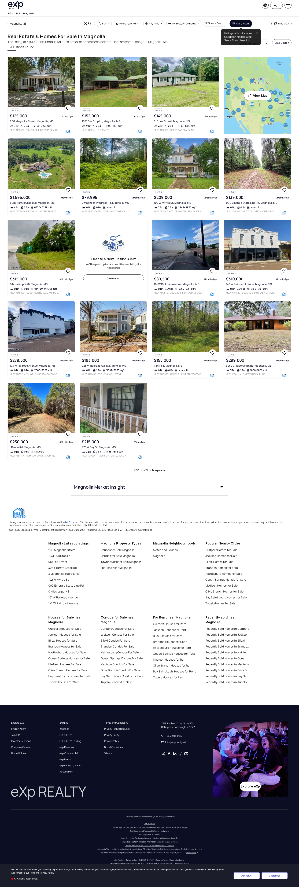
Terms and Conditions (116, 723)
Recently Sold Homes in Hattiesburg (227, 652)
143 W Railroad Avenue (63, 603)
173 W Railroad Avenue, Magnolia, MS (33, 365)
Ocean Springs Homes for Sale (225, 579)
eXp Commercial (69, 753)
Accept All (246, 875)
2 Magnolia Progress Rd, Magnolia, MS (105, 203)
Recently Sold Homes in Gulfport (227, 629)
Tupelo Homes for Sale (220, 603)
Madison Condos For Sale (117, 664)
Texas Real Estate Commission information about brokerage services (149, 842)
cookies (22, 869)
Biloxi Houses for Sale (62, 640)
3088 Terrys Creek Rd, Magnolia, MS (32, 203)
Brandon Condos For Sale (117, 646)
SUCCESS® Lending (70, 741)
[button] (149, 486)
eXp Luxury (66, 759)
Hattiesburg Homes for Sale (223, 574)
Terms (32, 873)
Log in (276, 5)
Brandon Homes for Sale (221, 568)
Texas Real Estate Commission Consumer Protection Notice (149, 845)
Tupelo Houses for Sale (63, 682)
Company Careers (21, 747)
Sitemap (108, 753)
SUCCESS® (66, 735)
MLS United (71, 522)
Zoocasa (64, 729)
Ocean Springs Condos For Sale (122, 658)
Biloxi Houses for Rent (168, 636)
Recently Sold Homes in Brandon (227, 646)
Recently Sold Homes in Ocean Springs (227, 658)
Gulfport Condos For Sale (117, 629)
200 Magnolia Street (62, 550)
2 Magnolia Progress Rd (64, 574)
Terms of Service (176, 827)
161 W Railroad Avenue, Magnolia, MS (176, 284)
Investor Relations (21, 741)
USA (136, 470)
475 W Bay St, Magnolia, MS (99, 447)
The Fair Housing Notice (190, 849)
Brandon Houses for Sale (65, 646)
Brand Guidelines (113, 747)
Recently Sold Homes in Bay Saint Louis (227, 676)
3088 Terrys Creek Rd (62, 568)
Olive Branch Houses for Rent (173, 665)
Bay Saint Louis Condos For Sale (122, 676)
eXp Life (64, 723)
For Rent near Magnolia (116, 568)
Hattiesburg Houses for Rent (172, 648)
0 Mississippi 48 (58, 591)
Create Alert (113, 278)
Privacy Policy (111, 735)
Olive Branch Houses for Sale (67, 670)
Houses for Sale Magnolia (118, 550)
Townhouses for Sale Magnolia (121, 562)
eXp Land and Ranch (71, 765)
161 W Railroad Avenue (63, 597)
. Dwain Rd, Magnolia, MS (25, 447)
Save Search (282, 42)
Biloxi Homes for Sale (219, 562)
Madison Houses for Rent (170, 659)
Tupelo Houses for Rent (168, 677)
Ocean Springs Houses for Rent (174, 654)
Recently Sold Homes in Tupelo (226, 682)
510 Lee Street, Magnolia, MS (172, 121)
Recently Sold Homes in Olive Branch (227, 670)
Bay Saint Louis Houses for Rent (174, 671)
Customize (274, 875)
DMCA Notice (149, 823)
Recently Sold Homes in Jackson (227, 634)
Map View (283, 23)
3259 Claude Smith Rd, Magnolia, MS (248, 365)
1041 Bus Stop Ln (59, 556)
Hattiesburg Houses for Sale (67, 652)
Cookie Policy (111, 741)
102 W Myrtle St (58, 579)
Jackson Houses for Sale (64, 634)
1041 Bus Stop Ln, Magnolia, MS (101, 121)
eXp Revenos (67, 747)
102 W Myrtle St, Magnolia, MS (172, 203)
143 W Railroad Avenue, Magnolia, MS (249, 284)
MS (146, 470)
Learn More (191, 852)
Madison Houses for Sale (64, 664)
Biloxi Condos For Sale (115, 640)
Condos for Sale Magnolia (118, 556)
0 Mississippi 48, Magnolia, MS (29, 284)
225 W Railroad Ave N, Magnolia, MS (104, 365)
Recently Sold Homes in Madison (227, 664)
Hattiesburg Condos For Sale (120, 652)
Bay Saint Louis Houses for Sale (69, 676)
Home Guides (18, 753)
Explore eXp (17, 723)
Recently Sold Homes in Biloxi (225, 640)
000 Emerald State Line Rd (66, 585)
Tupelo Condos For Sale (116, 682)
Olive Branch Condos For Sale (120, 670)
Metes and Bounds (165, 550)
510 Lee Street (57, 562)
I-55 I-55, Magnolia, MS (168, 365)
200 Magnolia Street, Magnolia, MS (32, 121)
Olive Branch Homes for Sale (224, 591)
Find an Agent (18, 729)
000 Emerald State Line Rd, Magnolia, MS (251, 203)
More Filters (242, 23)
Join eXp (15, 735)
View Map (260, 95)
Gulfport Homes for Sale (221, 550)
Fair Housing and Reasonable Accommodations (149, 831)
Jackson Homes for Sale (221, 556)
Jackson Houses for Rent (169, 630)
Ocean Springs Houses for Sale (69, 658)
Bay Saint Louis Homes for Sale (226, 597)
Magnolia (158, 470)
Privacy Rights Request (117, 729)
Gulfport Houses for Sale (64, 629)
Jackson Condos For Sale (117, 634)
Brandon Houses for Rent (170, 642)
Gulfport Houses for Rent (170, 624)
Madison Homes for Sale (221, 585)
